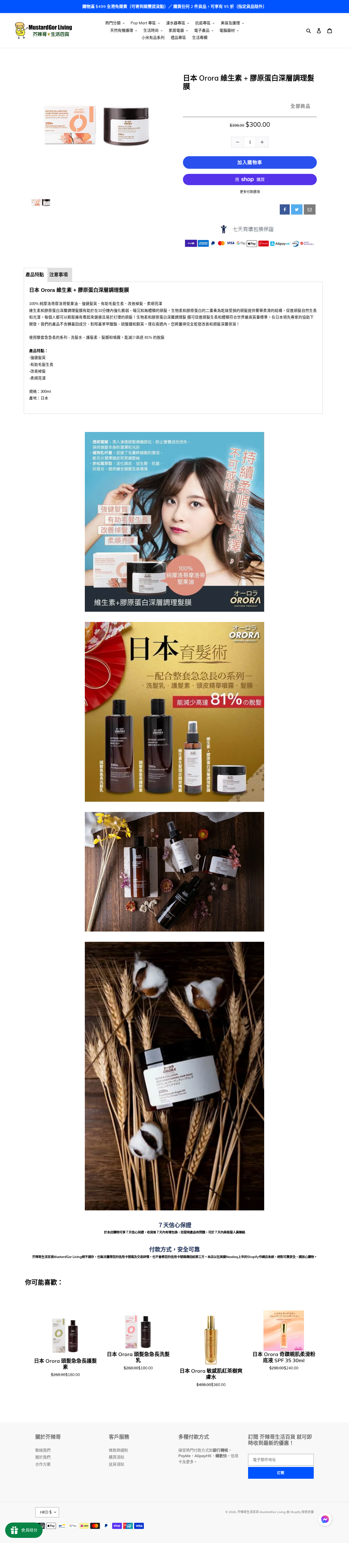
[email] (310, 209)
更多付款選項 (250, 191)
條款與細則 (118, 1450)
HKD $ (46, 1512)
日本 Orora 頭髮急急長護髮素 (65, 1364)
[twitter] (297, 209)
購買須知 (116, 1457)
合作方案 (43, 1464)
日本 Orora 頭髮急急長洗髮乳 (138, 1357)
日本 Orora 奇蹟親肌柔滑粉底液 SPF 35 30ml (283, 1357)
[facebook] (285, 209)
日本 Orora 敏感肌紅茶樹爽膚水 (211, 1374)
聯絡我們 (43, 1450)
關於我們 (43, 1457)
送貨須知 (116, 1464)
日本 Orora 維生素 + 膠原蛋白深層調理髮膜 (248, 82)
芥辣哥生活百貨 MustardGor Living (261, 1512)
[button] (325, 1520)
